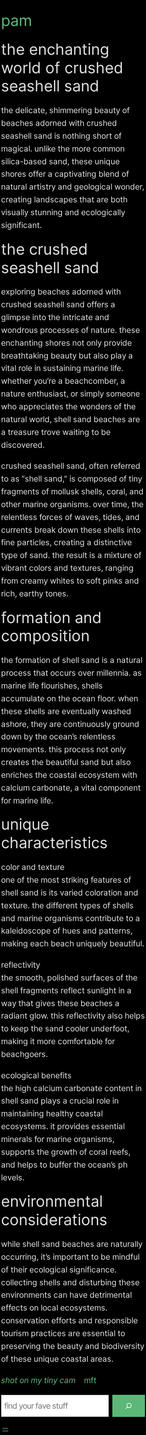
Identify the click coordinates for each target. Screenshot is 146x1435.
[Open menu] (5, 1429)
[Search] (128, 1406)
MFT (90, 1380)
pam (16, 20)
